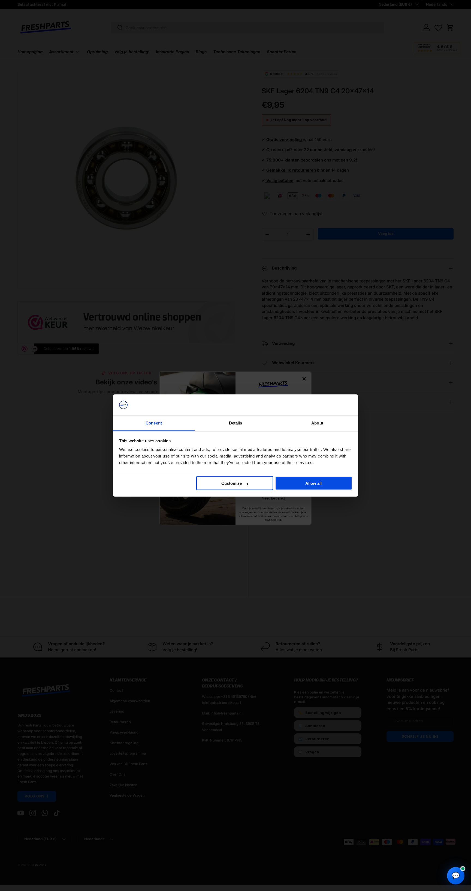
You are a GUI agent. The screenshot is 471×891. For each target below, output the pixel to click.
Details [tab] (235, 422)
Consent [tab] (154, 422)
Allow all (313, 483)
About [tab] (317, 422)
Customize (231, 483)
